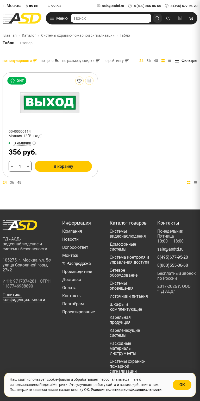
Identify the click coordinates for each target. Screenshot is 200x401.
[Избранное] (168, 18)
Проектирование (78, 311)
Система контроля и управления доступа (129, 260)
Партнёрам (73, 303)
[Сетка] (163, 60)
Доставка (71, 279)
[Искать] (157, 18)
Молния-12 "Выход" (25, 136)
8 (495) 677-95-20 (184, 6)
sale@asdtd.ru (113, 6)
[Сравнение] (180, 18)
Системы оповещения (122, 286)
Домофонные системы (123, 247)
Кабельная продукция (120, 320)
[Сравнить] (89, 81)
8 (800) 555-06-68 (147, 6)
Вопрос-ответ (75, 247)
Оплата (69, 287)
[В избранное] (79, 81)
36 (149, 61)
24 (141, 61)
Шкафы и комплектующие (126, 307)
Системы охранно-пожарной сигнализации (127, 366)
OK (182, 384)
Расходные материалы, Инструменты (123, 348)
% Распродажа (76, 263)
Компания (72, 231)
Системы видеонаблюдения (128, 234)
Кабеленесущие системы (125, 333)
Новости (70, 239)
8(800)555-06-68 (172, 265)
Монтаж (70, 255)
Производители (77, 271)
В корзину (63, 166)
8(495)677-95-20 (172, 257)
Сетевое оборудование (124, 273)
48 (156, 61)
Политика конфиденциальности (24, 297)
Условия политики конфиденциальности (126, 389)
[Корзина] (191, 18)
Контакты (72, 295)
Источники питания (129, 296)
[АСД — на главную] (22, 18)
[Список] (170, 60)
